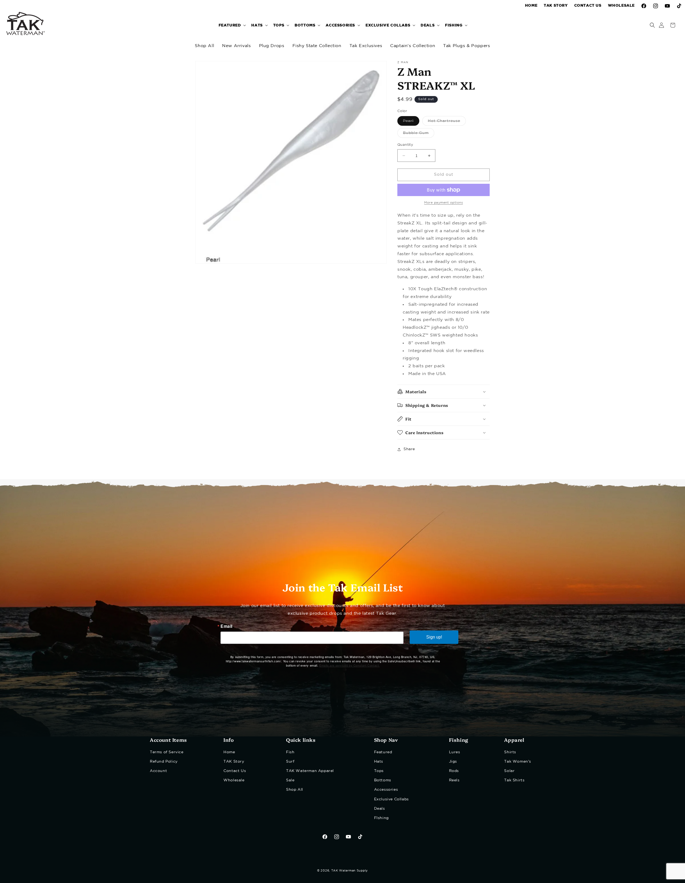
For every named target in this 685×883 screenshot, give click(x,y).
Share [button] (409, 449)
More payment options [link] (443, 202)
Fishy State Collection (316, 46)
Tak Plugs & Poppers (466, 46)
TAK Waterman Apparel (310, 770)
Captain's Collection (412, 46)
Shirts (510, 752)
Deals (379, 808)
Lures (454, 752)
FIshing (381, 817)
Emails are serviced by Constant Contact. (349, 665)
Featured (383, 752)
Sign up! (434, 637)
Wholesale (233, 780)
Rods (454, 770)
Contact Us (234, 770)
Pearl (411, 122)
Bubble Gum (418, 134)
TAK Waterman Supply (349, 870)
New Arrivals (236, 46)
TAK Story (233, 761)
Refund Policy (164, 761)
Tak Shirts (514, 780)
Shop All (204, 46)
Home (229, 752)
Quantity (405, 145)
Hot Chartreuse (447, 122)
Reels (454, 780)
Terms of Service (167, 752)
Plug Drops (271, 46)
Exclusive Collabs (391, 799)
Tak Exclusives (365, 46)
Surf (290, 761)
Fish (290, 752)
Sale (290, 780)
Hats (378, 761)
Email (226, 626)
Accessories (386, 789)
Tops (379, 770)
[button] (231, 25)
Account (158, 770)
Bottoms (382, 780)
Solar (509, 770)
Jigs (453, 761)
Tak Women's (517, 761)
